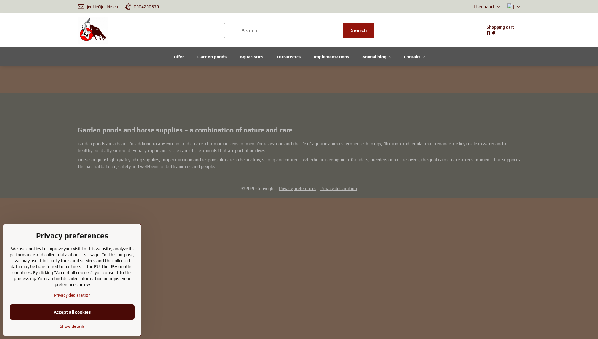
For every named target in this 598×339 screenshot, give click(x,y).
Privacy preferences (297, 188)
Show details (72, 326)
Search (359, 30)
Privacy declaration (338, 188)
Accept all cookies (72, 312)
